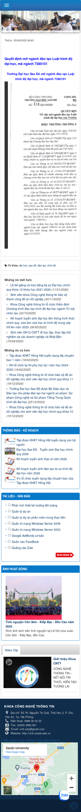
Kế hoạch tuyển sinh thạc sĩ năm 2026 (41, 459)
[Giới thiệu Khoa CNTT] (27, 672)
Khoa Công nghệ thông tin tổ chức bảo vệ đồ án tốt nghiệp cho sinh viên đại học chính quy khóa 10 (39, 409)
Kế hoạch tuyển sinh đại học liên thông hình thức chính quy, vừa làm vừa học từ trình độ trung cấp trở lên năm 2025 (40, 322)
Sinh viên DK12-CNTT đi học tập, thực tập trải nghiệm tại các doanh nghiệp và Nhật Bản (38, 334)
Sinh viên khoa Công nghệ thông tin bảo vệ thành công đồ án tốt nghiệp (36, 297)
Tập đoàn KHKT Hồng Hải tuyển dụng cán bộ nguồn (46, 442)
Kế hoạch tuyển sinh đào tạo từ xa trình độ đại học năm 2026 (44, 471)
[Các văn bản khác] (65, 556)
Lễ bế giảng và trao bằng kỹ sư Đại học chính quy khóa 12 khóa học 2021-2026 (38, 287)
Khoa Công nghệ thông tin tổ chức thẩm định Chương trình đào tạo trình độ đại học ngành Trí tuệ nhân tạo (40, 308)
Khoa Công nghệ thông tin (44, 740)
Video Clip (11, 650)
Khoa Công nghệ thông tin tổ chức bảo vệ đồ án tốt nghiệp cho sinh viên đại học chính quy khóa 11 (39, 377)
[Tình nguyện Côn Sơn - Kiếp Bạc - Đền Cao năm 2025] (41, 598)
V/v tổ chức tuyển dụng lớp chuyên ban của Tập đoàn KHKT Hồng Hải (44, 480)
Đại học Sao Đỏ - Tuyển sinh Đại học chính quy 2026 (44, 451)
